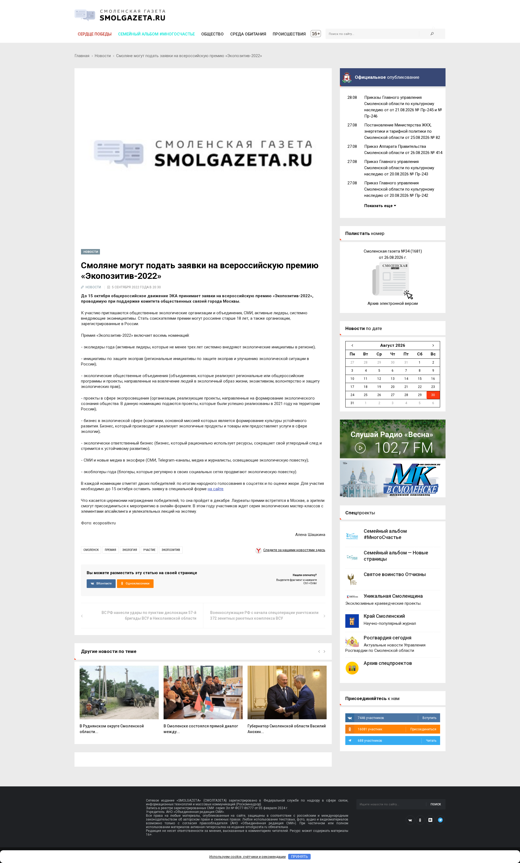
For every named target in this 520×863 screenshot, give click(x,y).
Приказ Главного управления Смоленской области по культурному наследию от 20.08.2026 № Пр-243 (399, 167)
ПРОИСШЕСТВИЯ (289, 34)
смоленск (91, 549)
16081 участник (397, 729)
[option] (119, 703)
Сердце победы (95, 34)
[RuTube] (430, 820)
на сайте (215, 488)
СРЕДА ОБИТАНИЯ (248, 34)
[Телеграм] (440, 820)
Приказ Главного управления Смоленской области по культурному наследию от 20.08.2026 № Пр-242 (399, 189)
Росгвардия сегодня (387, 637)
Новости (103, 55)
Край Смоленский (384, 616)
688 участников (397, 741)
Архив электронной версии (393, 303)
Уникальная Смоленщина (393, 596)
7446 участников (397, 718)
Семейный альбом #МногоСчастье (156, 34)
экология (129, 549)
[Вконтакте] (410, 820)
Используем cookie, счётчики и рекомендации (247, 857)
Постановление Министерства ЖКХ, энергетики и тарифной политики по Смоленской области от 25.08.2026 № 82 (402, 131)
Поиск (436, 804)
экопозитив (171, 549)
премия (110, 549)
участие (149, 549)
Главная (81, 55)
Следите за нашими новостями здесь (294, 550)
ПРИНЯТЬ (299, 857)
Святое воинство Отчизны (395, 574)
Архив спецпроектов (388, 663)
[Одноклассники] (420, 820)
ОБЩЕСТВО (212, 34)
